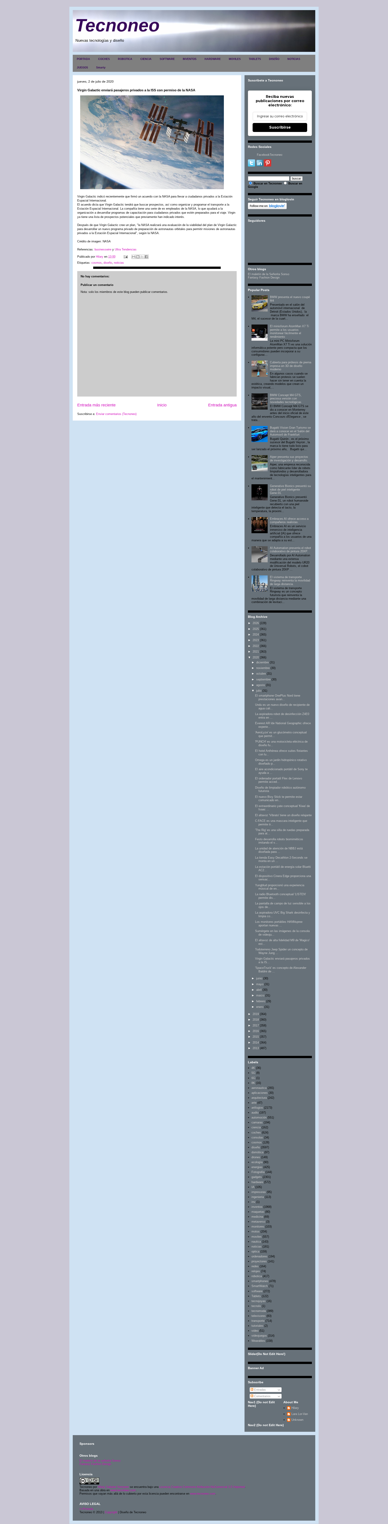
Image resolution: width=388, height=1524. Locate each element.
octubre (261, 673)
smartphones (259, 1281)
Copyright (111, 1512)
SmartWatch (259, 1286)
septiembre (263, 679)
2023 (256, 640)
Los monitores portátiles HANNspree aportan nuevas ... (278, 923)
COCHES (104, 59)
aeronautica (259, 1088)
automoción (259, 1117)
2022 (256, 646)
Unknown (297, 1419)
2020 (256, 657)
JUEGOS (82, 67)
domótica (257, 1152)
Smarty (101, 67)
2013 (256, 1048)
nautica (256, 1241)
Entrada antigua (222, 405)
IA (252, 1187)
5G (253, 1072)
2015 (256, 1036)
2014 (256, 1042)
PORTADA (83, 59)
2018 (256, 1019)
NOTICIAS (293, 59)
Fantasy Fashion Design (264, 277)
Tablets (256, 1296)
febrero (260, 1001)
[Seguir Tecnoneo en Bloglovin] (267, 208)
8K (253, 1083)
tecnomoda (258, 1311)
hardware (257, 1182)
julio (258, 690)
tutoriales (257, 1325)
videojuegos (259, 1335)
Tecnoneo (117, 25)
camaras (257, 1122)
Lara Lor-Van (299, 1414)
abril (259, 989)
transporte (258, 1320)
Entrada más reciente (96, 405)
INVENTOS (189, 59)
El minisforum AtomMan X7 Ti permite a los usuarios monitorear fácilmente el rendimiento (289, 331)
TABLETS (255, 59)
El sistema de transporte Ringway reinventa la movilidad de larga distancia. (290, 580)
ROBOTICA (125, 59)
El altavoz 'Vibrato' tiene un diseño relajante (283, 815)
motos (255, 1231)
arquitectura (259, 1097)
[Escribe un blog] (138, 256)
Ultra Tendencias (126, 249)
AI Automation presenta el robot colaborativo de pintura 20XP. (290, 549)
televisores (258, 1316)
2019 (256, 1014)
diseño (108, 262)
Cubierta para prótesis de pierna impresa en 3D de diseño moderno (290, 366)
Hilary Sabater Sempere (113, 1487)
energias (256, 1167)
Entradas (259, 1389)
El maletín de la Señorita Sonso (268, 274)
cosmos (96, 262)
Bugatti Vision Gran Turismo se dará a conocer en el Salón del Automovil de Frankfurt (290, 431)
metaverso (258, 1221)
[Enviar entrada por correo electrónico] (125, 256)
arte (253, 1102)
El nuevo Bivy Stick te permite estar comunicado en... (278, 798)
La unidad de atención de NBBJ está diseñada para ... (279, 850)
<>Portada (86, 1509)
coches (256, 1132)
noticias (119, 262)
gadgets (256, 1177)
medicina (257, 1216)
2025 (256, 629)
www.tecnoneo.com (123, 1490)
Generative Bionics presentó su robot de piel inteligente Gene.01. (290, 489)
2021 (256, 651)
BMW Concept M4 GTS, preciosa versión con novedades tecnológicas (286, 398)
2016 (256, 1031)
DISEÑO (274, 59)
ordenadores (259, 1256)
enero (259, 1007)
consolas (257, 1137)
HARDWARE (213, 59)
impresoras (258, 1192)
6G (253, 1078)
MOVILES (235, 59)
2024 (256, 634)
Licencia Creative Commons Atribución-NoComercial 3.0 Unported (202, 1487)
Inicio (162, 405)
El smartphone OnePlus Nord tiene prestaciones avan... (277, 697)
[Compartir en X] (142, 256)
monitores (257, 1226)
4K (253, 1068)
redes (255, 1266)
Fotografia (258, 1172)
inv (253, 1202)
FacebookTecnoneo (269, 154)
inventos (256, 1206)
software (256, 1291)
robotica (256, 1276)
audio (254, 1112)
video (254, 1330)
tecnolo (256, 1306)
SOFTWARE (167, 59)
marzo (260, 995)
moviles (256, 1236)
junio (259, 978)
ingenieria (257, 1197)
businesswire (103, 249)
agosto (260, 685)
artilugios (257, 1107)
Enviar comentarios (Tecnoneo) (116, 414)
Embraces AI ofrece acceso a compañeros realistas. (289, 520)
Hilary (295, 1408)
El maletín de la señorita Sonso (99, 1460)
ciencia (256, 1127)
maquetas (257, 1211)
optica (255, 1251)
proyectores (259, 1261)
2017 (256, 1025)
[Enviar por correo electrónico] (133, 256)
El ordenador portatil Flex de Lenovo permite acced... (278, 780)
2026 (256, 623)
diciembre (262, 662)
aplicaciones (259, 1092)
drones (255, 1157)
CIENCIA (146, 59)
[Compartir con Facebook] (146, 256)
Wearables (258, 1340)
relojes (255, 1271)
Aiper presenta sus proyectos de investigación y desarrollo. (289, 458)
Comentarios (262, 1396)
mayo (259, 984)
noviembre (263, 668)
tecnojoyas (258, 1301)
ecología (256, 1162)
